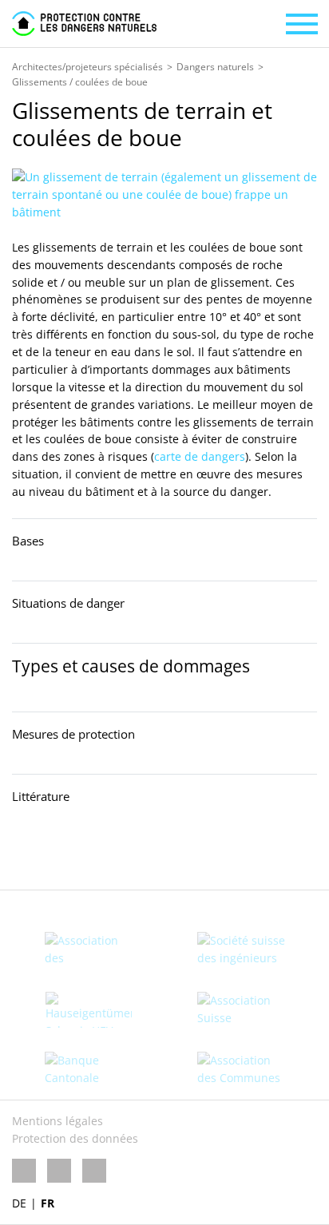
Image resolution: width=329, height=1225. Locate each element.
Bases (28, 541)
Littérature (40, 796)
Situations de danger (68, 603)
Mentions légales (57, 1120)
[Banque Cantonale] (88, 1069)
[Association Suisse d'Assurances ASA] (240, 1010)
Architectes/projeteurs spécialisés (87, 66)
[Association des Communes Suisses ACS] (240, 1070)
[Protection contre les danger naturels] (84, 23)
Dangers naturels (215, 66)
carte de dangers (199, 456)
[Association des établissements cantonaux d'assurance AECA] (88, 950)
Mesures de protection (73, 734)
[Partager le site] (69, 854)
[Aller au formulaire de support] (25, 854)
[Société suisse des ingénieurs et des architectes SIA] (240, 950)
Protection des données (75, 1138)
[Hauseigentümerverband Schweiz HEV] (88, 1010)
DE (19, 1203)
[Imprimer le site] (112, 854)
